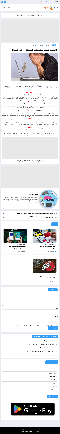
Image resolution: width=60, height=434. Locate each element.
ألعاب (54, 370)
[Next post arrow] (3, 218)
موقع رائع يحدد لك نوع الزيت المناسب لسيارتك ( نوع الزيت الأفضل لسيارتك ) (42, 344)
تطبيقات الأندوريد (52, 380)
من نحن (20, 429)
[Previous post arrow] (3, 213)
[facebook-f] (5, 2)
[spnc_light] (1, 8)
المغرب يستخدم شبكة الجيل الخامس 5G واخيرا (48, 277)
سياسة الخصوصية (36, 429)
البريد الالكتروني (55, 317)
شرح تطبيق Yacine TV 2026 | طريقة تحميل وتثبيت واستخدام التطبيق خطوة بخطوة (40, 351)
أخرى (54, 45)
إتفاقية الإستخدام (27, 429)
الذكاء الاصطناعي (52, 373)
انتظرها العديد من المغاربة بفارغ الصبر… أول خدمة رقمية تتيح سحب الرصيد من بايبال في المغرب (16, 247)
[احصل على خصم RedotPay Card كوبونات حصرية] (45, 236)
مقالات (54, 386)
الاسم (57, 308)
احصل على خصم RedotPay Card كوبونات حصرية (47, 247)
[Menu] (9, 7)
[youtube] (1, 2)
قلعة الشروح (47, 45)
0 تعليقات (32, 45)
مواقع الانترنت (52, 390)
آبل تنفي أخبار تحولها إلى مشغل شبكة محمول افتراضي (42, 217)
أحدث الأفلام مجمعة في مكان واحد (48, 341)
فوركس (53, 383)
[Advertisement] (30, 31)
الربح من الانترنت (52, 376)
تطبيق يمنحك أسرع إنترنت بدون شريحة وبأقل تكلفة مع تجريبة (44, 355)
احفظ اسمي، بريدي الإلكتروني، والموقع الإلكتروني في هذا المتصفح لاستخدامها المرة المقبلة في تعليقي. (36, 325)
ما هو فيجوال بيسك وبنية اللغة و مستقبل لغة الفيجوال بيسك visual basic (37, 213)
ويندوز (54, 393)
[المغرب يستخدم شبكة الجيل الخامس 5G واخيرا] (45, 265)
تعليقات (56, 294)
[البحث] (4, 8)
